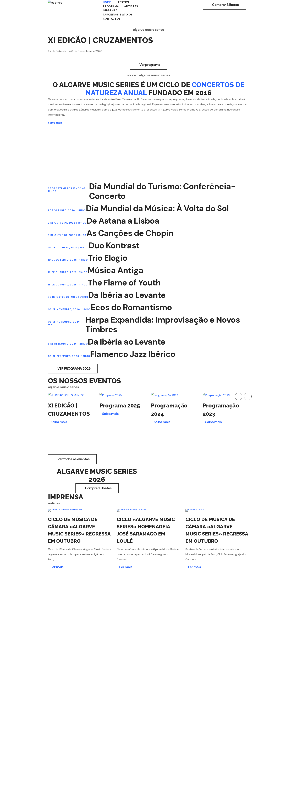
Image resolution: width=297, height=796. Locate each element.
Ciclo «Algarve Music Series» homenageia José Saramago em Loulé (146, 530)
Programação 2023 (221, 409)
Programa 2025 (120, 405)
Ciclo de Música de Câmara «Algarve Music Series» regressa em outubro (79, 530)
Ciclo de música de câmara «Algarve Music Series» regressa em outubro (216, 530)
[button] (224, 5)
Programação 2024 (169, 409)
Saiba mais (55, 122)
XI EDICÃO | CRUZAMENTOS (69, 409)
